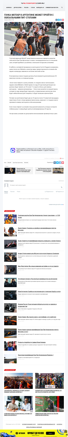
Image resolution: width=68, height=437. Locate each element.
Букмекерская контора (52, 7)
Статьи (33, 7)
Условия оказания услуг (29, 424)
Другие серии (18, 7)
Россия (26, 7)
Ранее (18, 191)
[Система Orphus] (62, 158)
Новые (6, 191)
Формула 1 (9, 7)
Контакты (59, 424)
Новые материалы (9, 211)
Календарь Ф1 (40, 7)
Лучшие (12, 191)
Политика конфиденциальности (46, 424)
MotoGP (9, 162)
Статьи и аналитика (10, 370)
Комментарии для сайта (56, 204)
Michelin (26, 162)
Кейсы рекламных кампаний (34, 427)
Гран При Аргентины (18, 162)
